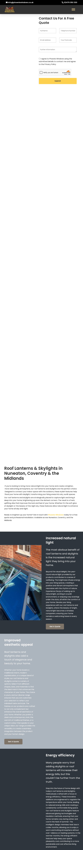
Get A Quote (54, 626)
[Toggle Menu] (73, 9)
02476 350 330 (70, 2)
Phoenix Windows (56, 515)
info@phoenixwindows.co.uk (20, 2)
